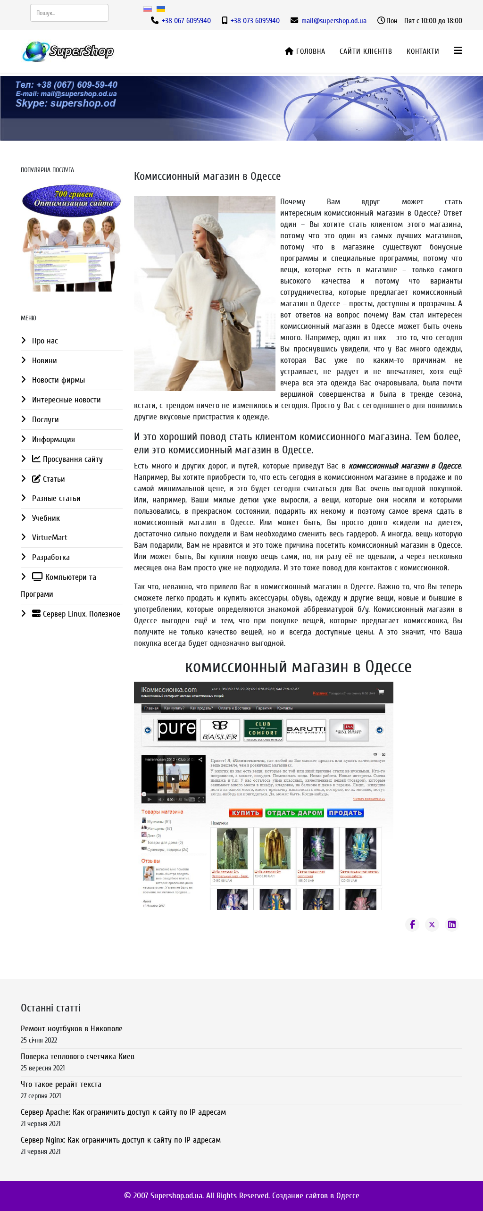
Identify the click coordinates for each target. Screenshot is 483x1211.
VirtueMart (48, 538)
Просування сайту (72, 459)
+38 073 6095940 (255, 21)
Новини (43, 361)
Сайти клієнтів (366, 51)
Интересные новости (65, 400)
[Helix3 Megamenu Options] (458, 50)
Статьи (53, 479)
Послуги (44, 420)
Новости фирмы (57, 380)
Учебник (45, 518)
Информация (52, 439)
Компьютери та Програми (58, 585)
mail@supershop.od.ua (333, 21)
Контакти (423, 51)
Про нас (44, 341)
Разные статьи (55, 498)
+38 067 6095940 (186, 21)
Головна (309, 51)
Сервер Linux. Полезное (80, 614)
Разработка (50, 557)
